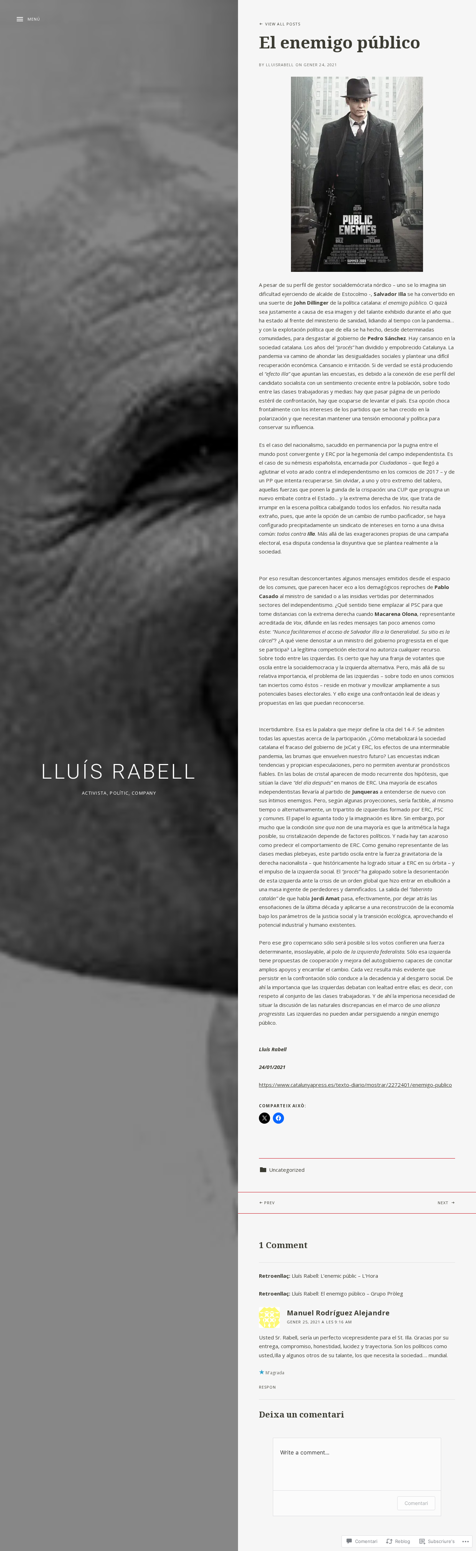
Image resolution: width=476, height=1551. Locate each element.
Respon (267, 1387)
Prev (256, 1202)
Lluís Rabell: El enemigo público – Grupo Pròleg (347, 1293)
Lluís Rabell (119, 771)
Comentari (416, 1503)
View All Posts (282, 23)
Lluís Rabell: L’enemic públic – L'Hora (335, 1275)
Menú (34, 19)
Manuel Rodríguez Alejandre (338, 1312)
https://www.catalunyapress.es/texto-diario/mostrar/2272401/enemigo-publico (355, 1084)
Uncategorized (287, 1169)
